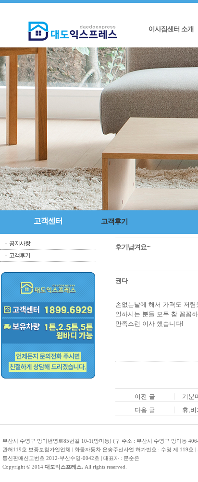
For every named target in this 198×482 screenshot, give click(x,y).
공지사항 (19, 243)
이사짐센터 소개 (171, 29)
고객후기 (19, 255)
